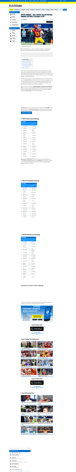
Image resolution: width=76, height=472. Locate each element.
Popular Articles (13, 28)
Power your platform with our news (17, 469)
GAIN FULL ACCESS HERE (26, 112)
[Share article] (21, 22)
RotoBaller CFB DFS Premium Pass (28, 160)
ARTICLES (27, 9)
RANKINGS (43, 9)
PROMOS (56, 9)
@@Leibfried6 (50, 21)
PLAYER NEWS (23, 9)
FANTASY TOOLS (38, 9)
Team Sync (14, 19)
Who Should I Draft (15, 24)
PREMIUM (11, 9)
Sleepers (13, 30)
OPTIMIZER (47, 9)
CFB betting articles (28, 90)
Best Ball (13, 35)
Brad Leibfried (50, 19)
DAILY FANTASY (32, 9)
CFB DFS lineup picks (36, 86)
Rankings (13, 16)
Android (49, 302)
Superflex (13, 38)
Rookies (13, 32)
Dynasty (13, 40)
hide (30, 59)
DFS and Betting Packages (33, 109)
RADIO (65, 9)
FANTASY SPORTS (17, 9)
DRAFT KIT (52, 9)
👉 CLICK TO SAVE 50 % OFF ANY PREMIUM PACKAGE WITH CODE (38, 2)
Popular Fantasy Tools (14, 12)
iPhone (45, 302)
